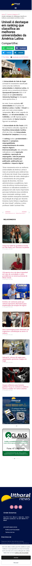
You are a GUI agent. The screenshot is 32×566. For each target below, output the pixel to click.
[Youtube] (20, 507)
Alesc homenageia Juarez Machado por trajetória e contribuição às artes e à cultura (15, 331)
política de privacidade (21, 553)
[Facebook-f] (16, 507)
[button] (15, 8)
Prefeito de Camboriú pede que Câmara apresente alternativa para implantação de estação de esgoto (14, 303)
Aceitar (16, 557)
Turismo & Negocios (12, 14)
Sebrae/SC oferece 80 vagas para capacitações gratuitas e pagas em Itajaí (14, 359)
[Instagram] (11, 507)
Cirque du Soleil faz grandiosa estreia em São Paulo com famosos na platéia (15, 246)
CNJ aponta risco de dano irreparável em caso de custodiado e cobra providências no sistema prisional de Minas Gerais (15, 275)
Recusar (16, 562)
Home (3, 14)
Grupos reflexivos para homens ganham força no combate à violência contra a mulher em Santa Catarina (15, 387)
